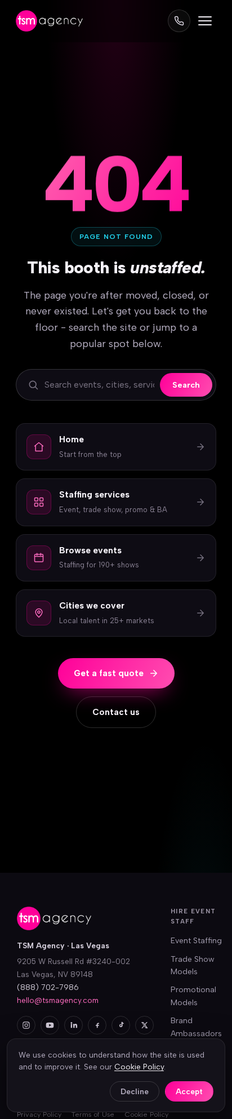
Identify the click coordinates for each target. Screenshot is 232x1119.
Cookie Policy (139, 1066)
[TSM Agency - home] (49, 21)
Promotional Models (193, 996)
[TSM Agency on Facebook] (97, 1025)
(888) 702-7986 (48, 987)
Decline (135, 1091)
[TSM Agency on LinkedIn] (73, 1025)
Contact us (116, 712)
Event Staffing (196, 940)
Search (186, 385)
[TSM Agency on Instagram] (26, 1025)
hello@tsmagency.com (58, 1000)
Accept (189, 1091)
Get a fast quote (109, 673)
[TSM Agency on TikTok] (120, 1025)
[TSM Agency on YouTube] (50, 1025)
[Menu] (205, 21)
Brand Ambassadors (196, 1027)
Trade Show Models (193, 965)
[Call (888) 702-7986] (179, 21)
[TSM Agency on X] (144, 1025)
